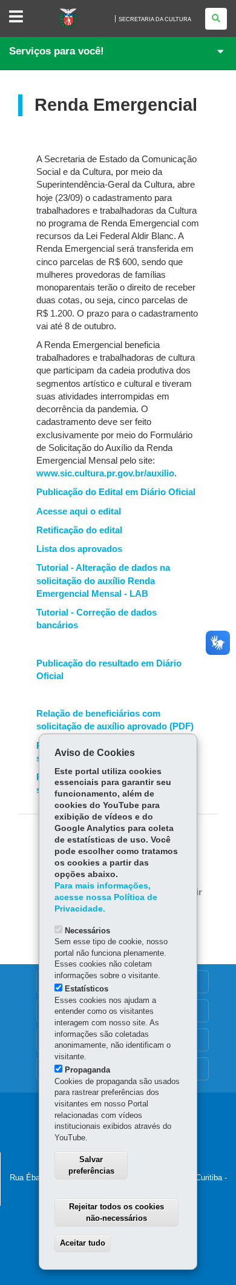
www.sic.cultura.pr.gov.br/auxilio (105, 473)
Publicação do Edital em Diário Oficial (115, 492)
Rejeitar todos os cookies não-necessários (116, 1212)
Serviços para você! (56, 51)
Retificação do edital (79, 530)
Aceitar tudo (82, 1242)
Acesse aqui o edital (78, 511)
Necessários (87, 930)
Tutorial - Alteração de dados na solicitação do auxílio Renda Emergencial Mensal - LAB (103, 580)
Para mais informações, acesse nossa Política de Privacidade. (105, 897)
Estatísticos (86, 988)
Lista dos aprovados (79, 549)
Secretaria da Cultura (155, 19)
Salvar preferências (91, 1165)
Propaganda (87, 1069)
